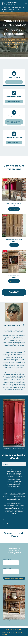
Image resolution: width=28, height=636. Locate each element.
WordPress (19, 629)
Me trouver (4, 634)
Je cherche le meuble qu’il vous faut (14, 122)
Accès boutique (5, 7)
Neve (7, 629)
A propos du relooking (18, 7)
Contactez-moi (20, 632)
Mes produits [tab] (6, 524)
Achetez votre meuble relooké (14, 82)
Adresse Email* (7, 559)
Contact (12, 11)
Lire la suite (14, 245)
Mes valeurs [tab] (6, 464)
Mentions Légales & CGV (7, 632)
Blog (17, 9)
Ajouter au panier (14, 209)
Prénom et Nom (7, 568)
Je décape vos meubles (14, 142)
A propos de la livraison (7, 9)
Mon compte (4, 11)
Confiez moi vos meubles (14, 101)
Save (5, 179)
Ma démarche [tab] (6, 519)
